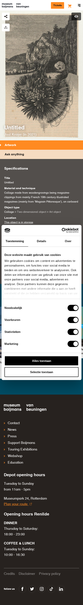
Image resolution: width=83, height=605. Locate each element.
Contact (14, 423)
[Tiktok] (51, 589)
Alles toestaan (41, 360)
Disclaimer (27, 574)
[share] (6, 16)
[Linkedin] (61, 589)
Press (12, 436)
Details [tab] (41, 241)
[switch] (73, 320)
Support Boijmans (21, 443)
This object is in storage (18, 222)
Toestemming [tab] (15, 241)
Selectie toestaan (41, 372)
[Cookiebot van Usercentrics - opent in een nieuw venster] (62, 230)
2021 (31, 134)
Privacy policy (49, 574)
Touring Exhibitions (22, 449)
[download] (6, 27)
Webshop (15, 456)
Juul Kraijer (13, 134)
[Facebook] (22, 589)
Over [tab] (68, 241)
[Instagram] (42, 589)
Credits (9, 574)
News (12, 430)
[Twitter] (32, 589)
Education (15, 462)
